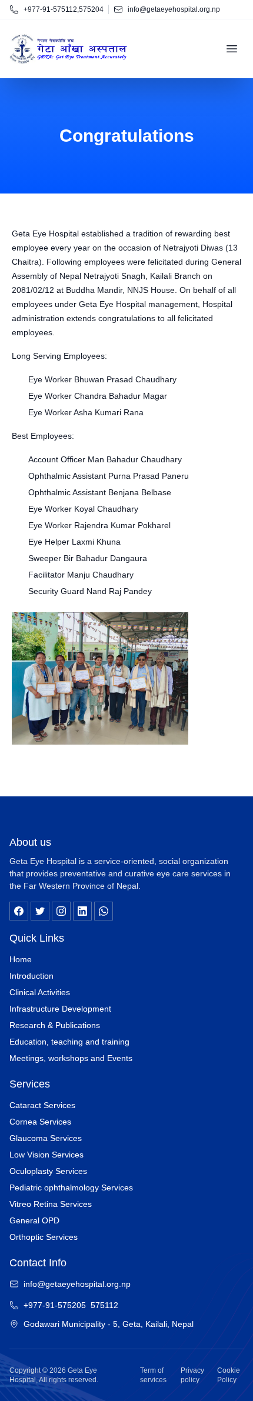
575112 (104, 1305)
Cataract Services (42, 1105)
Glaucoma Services (45, 1138)
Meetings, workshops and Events (70, 1058)
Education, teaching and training (69, 1041)
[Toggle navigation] (232, 49)
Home (20, 959)
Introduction (31, 975)
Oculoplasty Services (48, 1171)
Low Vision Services (46, 1154)
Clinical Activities (39, 992)
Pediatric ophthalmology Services (71, 1187)
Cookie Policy (228, 1375)
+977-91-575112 (50, 9)
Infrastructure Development (60, 1008)
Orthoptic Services (43, 1237)
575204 (91, 9)
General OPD (34, 1220)
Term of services (153, 1375)
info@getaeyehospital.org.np (174, 9)
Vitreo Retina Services (50, 1204)
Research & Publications (54, 1025)
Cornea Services (40, 1121)
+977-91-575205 (55, 1305)
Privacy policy (192, 1375)
